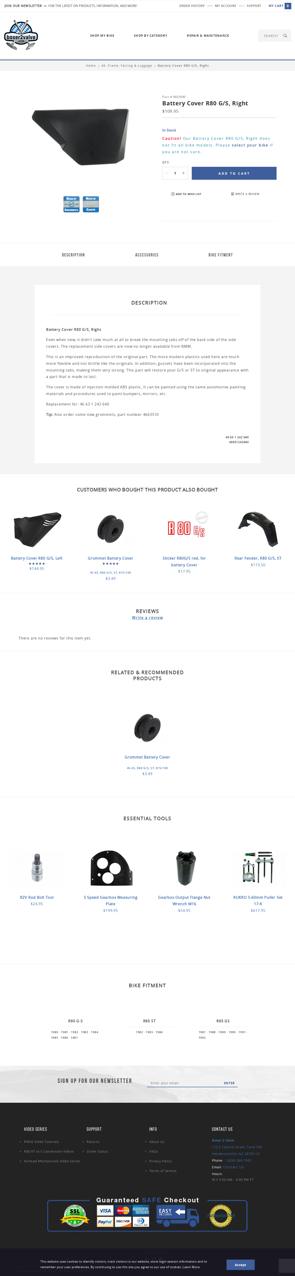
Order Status (97, 1151)
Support (254, 6)
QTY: (166, 162)
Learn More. (192, 1267)
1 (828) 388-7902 (237, 1160)
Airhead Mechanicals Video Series (52, 1161)
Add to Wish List (188, 194)
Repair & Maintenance (208, 35)
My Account (225, 6)
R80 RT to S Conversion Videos (49, 1151)
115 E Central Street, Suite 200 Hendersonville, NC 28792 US (237, 1147)
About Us (156, 1141)
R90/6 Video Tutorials (41, 1141)
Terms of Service (163, 1171)
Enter (229, 1083)
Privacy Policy (160, 1161)
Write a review (147, 617)
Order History (192, 6)
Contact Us (233, 1166)
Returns (93, 1141)
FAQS (153, 1151)
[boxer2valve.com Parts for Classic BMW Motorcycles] (21, 35)
